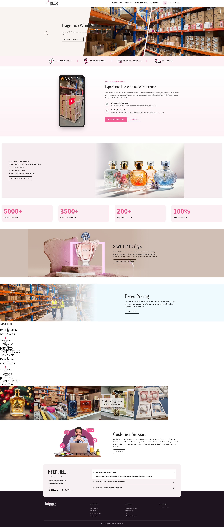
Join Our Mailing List (131, 516)
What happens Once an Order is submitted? (109, 482)
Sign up (177, 3)
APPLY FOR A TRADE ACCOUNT (125, 262)
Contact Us (154, 3)
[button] (110, 53)
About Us (128, 3)
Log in (170, 3)
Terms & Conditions (131, 508)
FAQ (126, 513)
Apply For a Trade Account (20, 179)
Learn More (134, 119)
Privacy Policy (129, 511)
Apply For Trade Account (72, 39)
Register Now (132, 311)
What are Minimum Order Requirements (107, 488)
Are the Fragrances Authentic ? (105, 472)
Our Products (117, 3)
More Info (119, 452)
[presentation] (46, 33)
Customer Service (141, 3)
